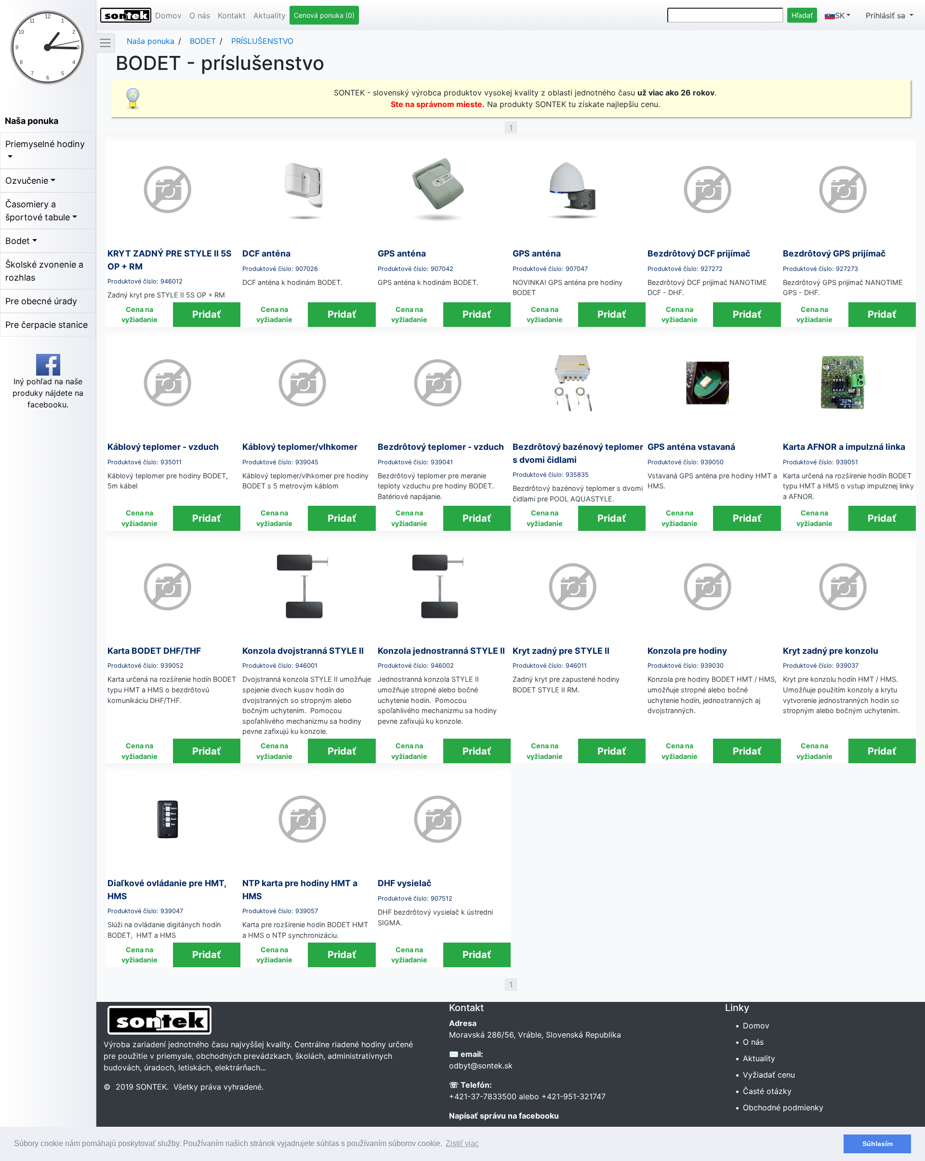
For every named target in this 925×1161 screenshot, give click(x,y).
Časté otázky (768, 1091)
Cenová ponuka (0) (324, 15)
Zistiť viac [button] (462, 1143)
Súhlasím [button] (877, 1144)
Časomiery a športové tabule (37, 210)
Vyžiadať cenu (769, 1075)
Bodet (17, 241)
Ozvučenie (26, 181)
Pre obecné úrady (41, 301)
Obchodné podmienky (783, 1107)
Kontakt (232, 15)
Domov (168, 15)
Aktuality (269, 15)
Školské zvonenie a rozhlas (44, 271)
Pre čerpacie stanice (46, 325)
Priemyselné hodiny (45, 144)
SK (840, 15)
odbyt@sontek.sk (481, 1065)
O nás (199, 15)
